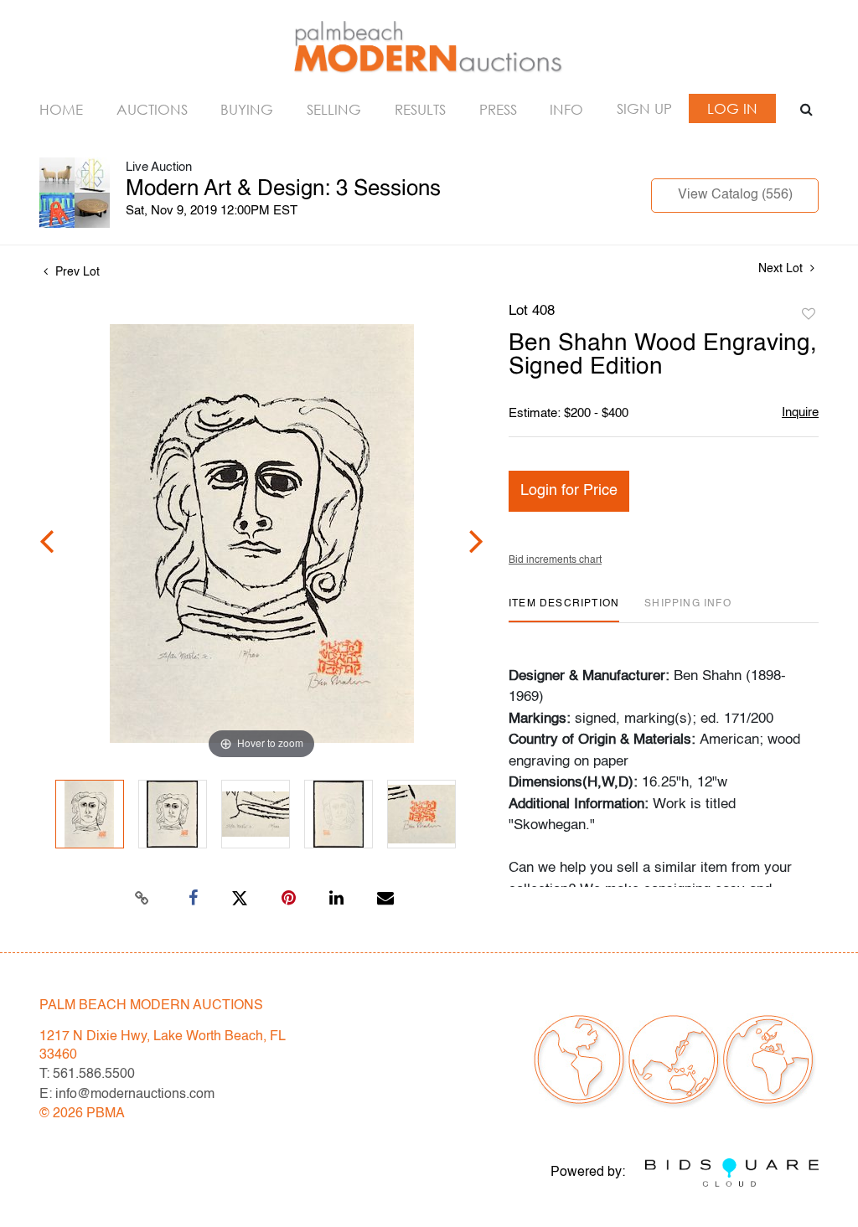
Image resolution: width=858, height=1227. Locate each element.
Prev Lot (76, 272)
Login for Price (569, 490)
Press (498, 109)
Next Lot (782, 269)
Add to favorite (809, 315)
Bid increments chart (555, 560)
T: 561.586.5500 (87, 1074)
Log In (732, 108)
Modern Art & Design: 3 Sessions (283, 189)
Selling (334, 109)
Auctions (152, 109)
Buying (246, 109)
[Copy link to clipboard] (142, 899)
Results (420, 109)
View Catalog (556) (735, 195)
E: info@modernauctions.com (126, 1094)
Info (566, 109)
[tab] (564, 610)
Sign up (644, 108)
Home (61, 109)
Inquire (800, 412)
